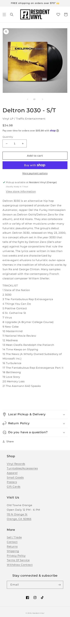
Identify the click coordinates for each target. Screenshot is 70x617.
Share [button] (10, 441)
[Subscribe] (59, 585)
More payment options (35, 173)
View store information (21, 191)
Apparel (12, 472)
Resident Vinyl (38, 613)
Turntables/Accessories (22, 468)
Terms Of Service (18, 560)
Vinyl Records (16, 463)
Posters (12, 482)
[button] (4, 14)
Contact (12, 541)
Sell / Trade (14, 537)
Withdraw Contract (20, 564)
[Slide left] (27, 99)
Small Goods (15, 477)
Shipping (13, 551)
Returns (12, 546)
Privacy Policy (16, 555)
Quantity (8, 136)
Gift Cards (13, 486)
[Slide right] (42, 99)
